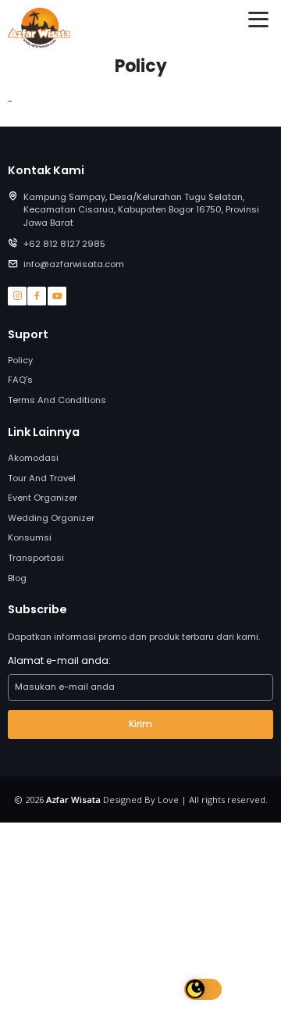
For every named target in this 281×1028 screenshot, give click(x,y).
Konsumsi (30, 537)
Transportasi (36, 557)
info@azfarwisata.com (73, 264)
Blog (17, 578)
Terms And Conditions (57, 400)
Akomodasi (33, 458)
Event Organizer (42, 497)
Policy (20, 360)
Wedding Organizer (51, 518)
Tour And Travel (42, 478)
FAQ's (20, 379)
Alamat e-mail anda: (59, 660)
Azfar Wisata (73, 799)
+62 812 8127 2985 (64, 243)
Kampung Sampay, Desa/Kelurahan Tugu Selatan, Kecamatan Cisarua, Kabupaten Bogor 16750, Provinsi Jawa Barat (141, 210)
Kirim (140, 723)
